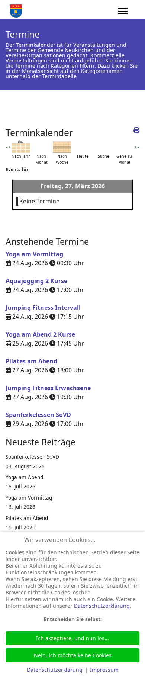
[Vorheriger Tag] (9, 147)
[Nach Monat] (41, 147)
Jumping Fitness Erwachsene (48, 388)
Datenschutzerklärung (102, 605)
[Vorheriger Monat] (7, 147)
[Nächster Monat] (138, 147)
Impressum (104, 669)
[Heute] (83, 147)
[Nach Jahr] (21, 147)
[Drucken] (136, 130)
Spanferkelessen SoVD (38, 415)
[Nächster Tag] (136, 147)
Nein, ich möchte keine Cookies (73, 655)
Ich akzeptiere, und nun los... (72, 638)
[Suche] (103, 147)
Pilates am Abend (31, 361)
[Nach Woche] (62, 147)
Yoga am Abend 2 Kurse (40, 334)
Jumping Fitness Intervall (43, 308)
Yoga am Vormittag (34, 254)
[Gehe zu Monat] (124, 147)
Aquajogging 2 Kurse (36, 281)
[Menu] (123, 11)
